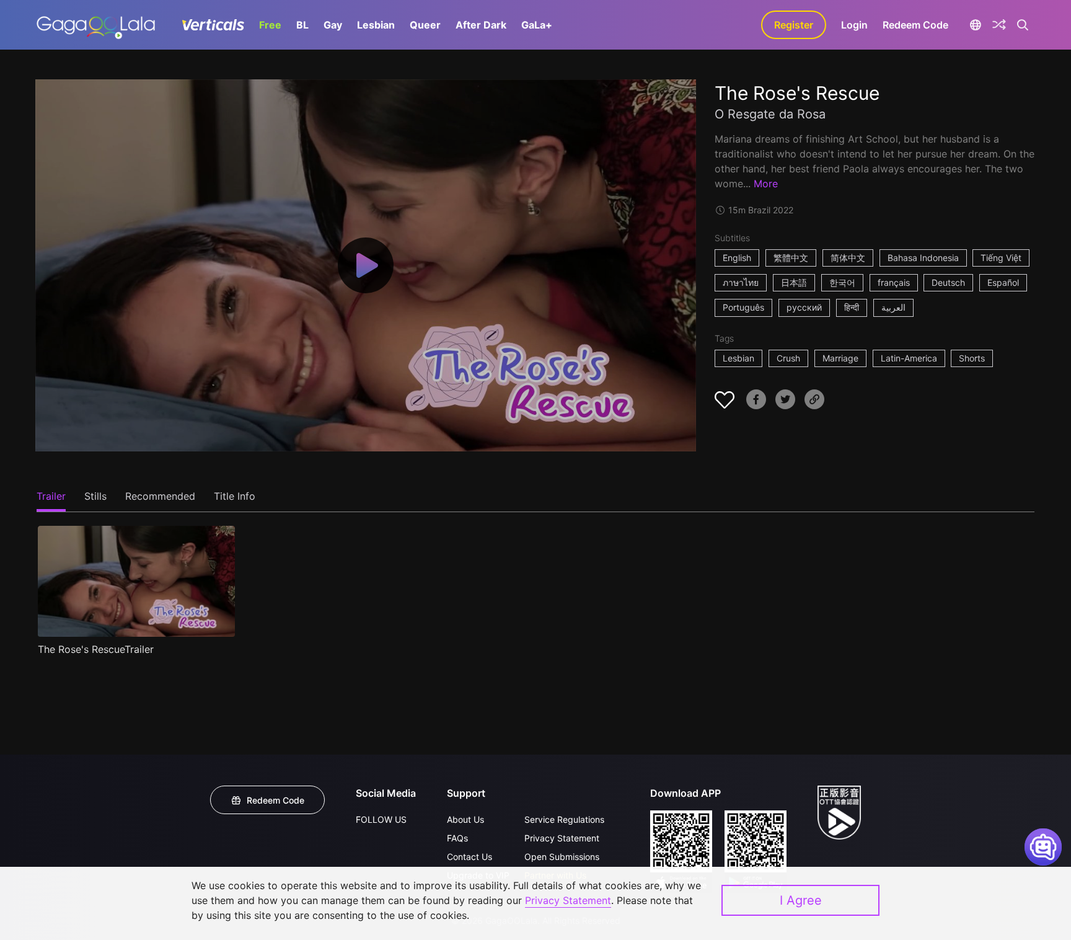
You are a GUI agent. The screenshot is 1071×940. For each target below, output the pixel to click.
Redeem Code (915, 25)
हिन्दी (851, 307)
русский (804, 307)
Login (854, 25)
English (737, 257)
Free (270, 25)
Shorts (972, 358)
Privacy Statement (561, 838)
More (766, 183)
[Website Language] (975, 24)
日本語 (794, 282)
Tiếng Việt (1001, 257)
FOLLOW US (381, 819)
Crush (788, 358)
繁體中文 (791, 257)
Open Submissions (561, 856)
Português (743, 307)
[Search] (1023, 24)
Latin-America (909, 358)
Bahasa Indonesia (923, 257)
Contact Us (469, 856)
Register (793, 25)
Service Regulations (564, 819)
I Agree (801, 900)
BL (302, 25)
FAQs (457, 838)
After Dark (481, 25)
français (894, 282)
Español (1003, 282)
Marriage (840, 358)
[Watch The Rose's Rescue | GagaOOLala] (96, 25)
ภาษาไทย (741, 282)
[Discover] (999, 25)
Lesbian (376, 25)
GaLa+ (536, 25)
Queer (425, 25)
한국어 (842, 282)
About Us (465, 819)
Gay (333, 25)
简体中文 (848, 257)
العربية (893, 307)
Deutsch (948, 282)
